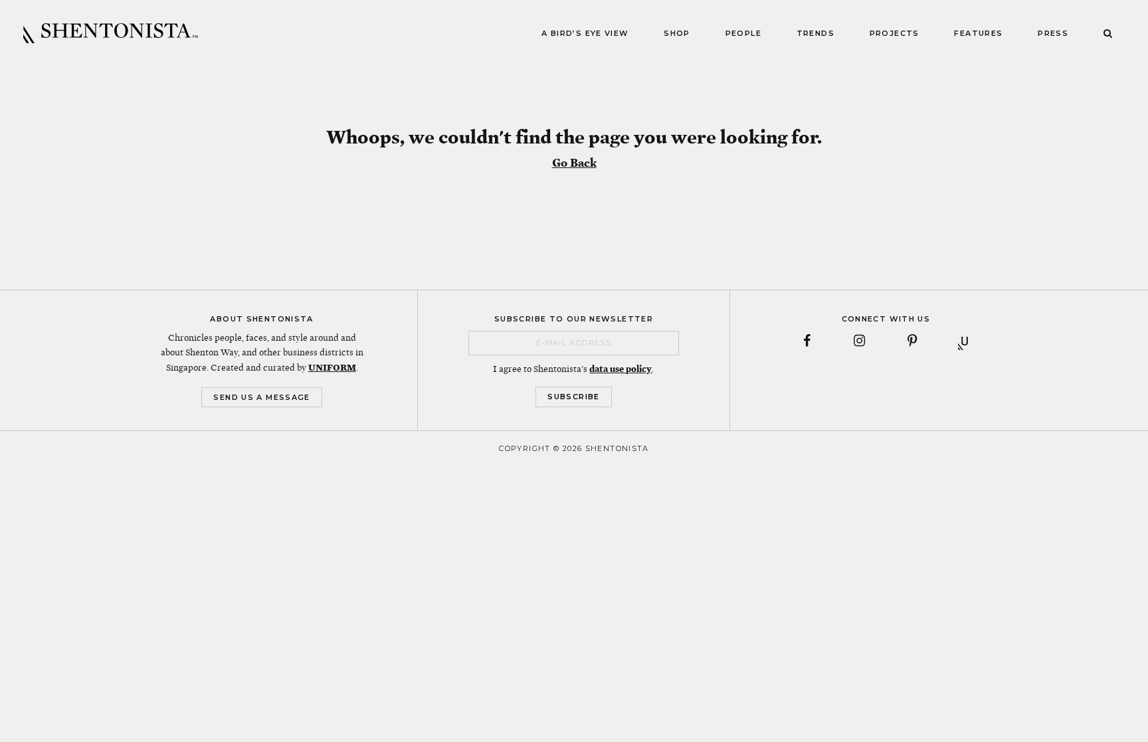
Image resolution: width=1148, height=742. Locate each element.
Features (978, 33)
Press (1053, 33)
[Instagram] (859, 341)
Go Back (574, 162)
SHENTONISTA (110, 33)
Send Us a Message (261, 397)
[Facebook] (807, 341)
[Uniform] (964, 341)
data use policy (620, 369)
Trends (815, 33)
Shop (677, 33)
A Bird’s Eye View (584, 33)
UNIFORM (332, 367)
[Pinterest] (912, 341)
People (743, 33)
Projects (894, 33)
